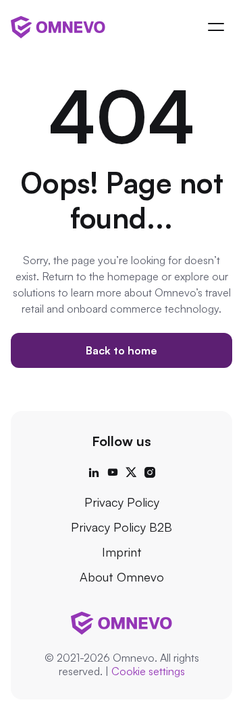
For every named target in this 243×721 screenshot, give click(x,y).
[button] (216, 27)
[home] (58, 26)
